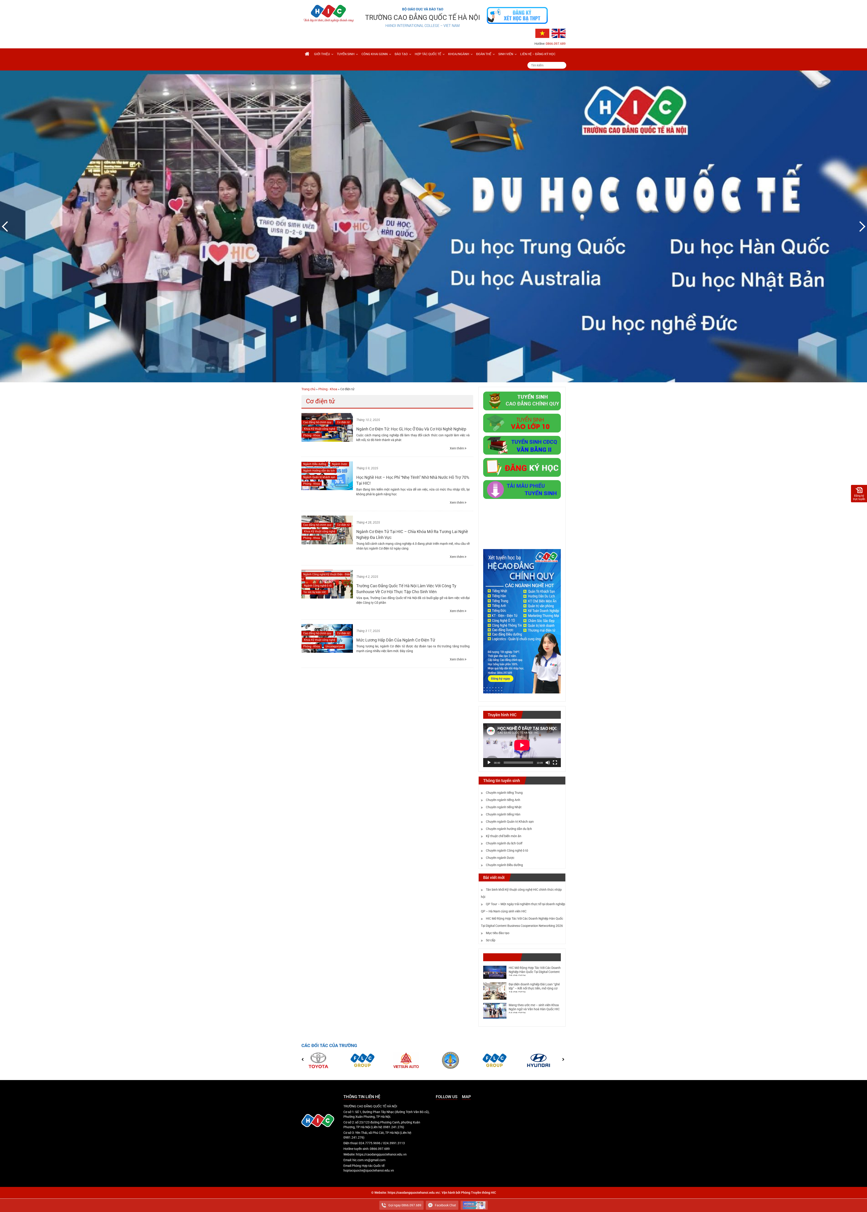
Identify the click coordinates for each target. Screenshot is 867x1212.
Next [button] (861, 226)
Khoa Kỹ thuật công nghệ (319, 428)
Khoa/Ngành (458, 54)
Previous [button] (5, 226)
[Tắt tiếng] (547, 762)
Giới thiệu (322, 54)
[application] (522, 745)
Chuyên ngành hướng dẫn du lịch (509, 829)
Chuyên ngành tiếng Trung (504, 792)
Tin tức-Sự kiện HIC (314, 592)
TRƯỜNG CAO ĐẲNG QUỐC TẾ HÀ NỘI (422, 17)
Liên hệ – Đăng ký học (537, 54)
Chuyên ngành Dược (500, 858)
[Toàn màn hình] (555, 762)
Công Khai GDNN (374, 54)
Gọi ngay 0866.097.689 (404, 1205)
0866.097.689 (556, 43)
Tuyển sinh (345, 54)
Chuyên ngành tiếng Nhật (504, 807)
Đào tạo (401, 54)
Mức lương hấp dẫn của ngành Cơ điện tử (395, 640)
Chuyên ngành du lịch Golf (504, 843)
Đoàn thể (483, 54)
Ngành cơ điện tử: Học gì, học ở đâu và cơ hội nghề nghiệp (411, 429)
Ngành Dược (339, 464)
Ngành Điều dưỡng (314, 464)
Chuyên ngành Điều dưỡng (504, 865)
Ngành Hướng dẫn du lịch (319, 470)
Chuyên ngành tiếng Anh (503, 800)
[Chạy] (489, 762)
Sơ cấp (490, 940)
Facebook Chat (445, 1205)
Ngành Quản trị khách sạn (319, 477)
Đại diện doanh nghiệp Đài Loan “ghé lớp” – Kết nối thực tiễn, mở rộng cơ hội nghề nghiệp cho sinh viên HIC (534, 988)
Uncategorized (334, 646)
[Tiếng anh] (559, 33)
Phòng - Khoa (327, 389)
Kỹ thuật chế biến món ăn (503, 836)
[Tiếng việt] (542, 33)
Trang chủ (308, 389)
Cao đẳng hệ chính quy (317, 422)
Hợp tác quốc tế (428, 54)
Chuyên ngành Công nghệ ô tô (507, 850)
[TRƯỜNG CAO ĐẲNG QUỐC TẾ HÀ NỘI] (307, 54)
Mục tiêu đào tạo (497, 933)
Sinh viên (505, 54)
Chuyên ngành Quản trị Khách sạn (510, 821)
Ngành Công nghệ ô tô (318, 585)
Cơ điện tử (343, 422)
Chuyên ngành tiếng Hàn (503, 814)
